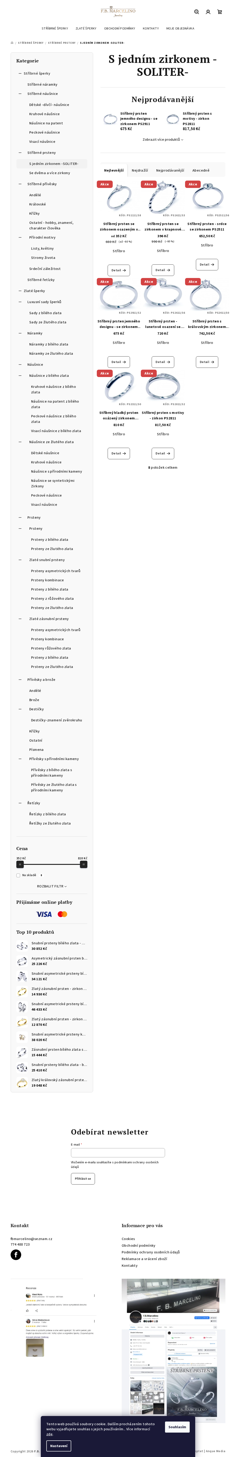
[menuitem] (55, 28)
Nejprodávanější (170, 170)
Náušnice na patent (46, 123)
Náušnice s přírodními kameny (56, 471)
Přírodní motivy (42, 237)
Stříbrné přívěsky (42, 184)
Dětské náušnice (45, 453)
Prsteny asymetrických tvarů (56, 570)
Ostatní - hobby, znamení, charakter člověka (51, 225)
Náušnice (35, 364)
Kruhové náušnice (44, 114)
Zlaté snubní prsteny (47, 559)
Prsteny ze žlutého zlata (52, 548)
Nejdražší (140, 170)
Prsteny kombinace (47, 580)
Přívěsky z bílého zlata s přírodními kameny (51, 772)
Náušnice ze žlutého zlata (51, 442)
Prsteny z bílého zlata (49, 539)
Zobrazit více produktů (161, 139)
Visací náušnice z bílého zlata (56, 430)
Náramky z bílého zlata (48, 344)
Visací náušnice (42, 141)
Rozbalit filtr (50, 886)
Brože (34, 699)
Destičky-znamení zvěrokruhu (56, 720)
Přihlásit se (83, 1178)
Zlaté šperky (34, 290)
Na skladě (32, 875)
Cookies (128, 1238)
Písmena (36, 749)
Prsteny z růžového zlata (52, 598)
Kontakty (130, 1265)
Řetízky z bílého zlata (47, 814)
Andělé (35, 195)
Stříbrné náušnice (42, 93)
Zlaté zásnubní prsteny (49, 618)
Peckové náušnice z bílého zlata (53, 419)
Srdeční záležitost (45, 268)
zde (49, 1434)
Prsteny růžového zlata (51, 648)
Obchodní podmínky (139, 1245)
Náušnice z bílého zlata (49, 375)
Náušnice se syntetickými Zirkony (53, 483)
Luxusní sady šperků (44, 301)
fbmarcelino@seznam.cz (31, 1238)
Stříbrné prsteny (41, 152)
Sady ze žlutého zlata (47, 322)
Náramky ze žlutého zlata (51, 353)
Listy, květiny (42, 248)
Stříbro (119, 251)
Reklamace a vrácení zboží (144, 1258)
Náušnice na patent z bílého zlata (55, 404)
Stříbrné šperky (37, 73)
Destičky (36, 709)
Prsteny (34, 517)
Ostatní (35, 740)
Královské (37, 204)
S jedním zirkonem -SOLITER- (54, 163)
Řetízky (33, 803)
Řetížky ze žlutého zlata (50, 823)
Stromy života (43, 257)
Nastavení (58, 1445)
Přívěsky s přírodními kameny (54, 758)
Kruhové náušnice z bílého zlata (53, 389)
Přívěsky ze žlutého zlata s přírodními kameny (54, 787)
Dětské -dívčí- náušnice (49, 104)
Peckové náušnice (44, 132)
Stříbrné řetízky (41, 279)
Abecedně (200, 170)
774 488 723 (20, 1244)
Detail (116, 270)
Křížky (34, 213)
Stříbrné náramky (42, 84)
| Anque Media (214, 1451)
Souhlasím (177, 1427)
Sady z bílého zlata (45, 313)
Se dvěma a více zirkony (49, 173)
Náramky (35, 333)
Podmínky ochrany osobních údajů (151, 1252)
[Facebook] (16, 1254)
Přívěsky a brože (41, 679)
